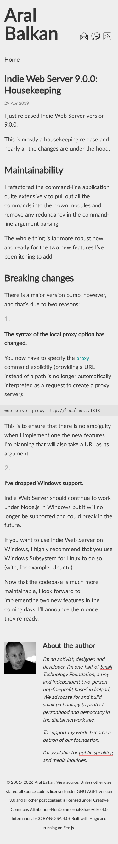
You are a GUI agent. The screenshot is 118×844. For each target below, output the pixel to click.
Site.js (68, 828)
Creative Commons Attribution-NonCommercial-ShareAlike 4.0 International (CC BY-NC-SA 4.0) (60, 810)
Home (12, 60)
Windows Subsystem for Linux (42, 559)
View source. (67, 783)
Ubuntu (61, 568)
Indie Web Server (63, 116)
